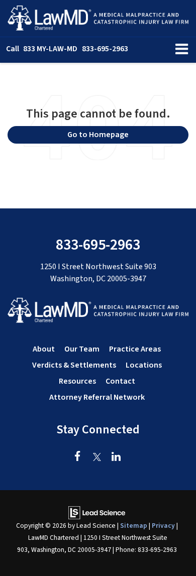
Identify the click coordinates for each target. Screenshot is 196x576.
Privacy (163, 525)
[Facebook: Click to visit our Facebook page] (77, 457)
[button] (67, 49)
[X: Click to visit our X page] (97, 457)
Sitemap (133, 525)
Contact (120, 381)
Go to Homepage (98, 134)
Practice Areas (135, 349)
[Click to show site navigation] (181, 50)
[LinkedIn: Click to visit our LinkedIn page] (116, 457)
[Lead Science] (96, 512)
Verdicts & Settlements (74, 365)
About (44, 349)
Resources (77, 381)
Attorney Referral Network (97, 397)
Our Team (82, 349)
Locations (144, 365)
